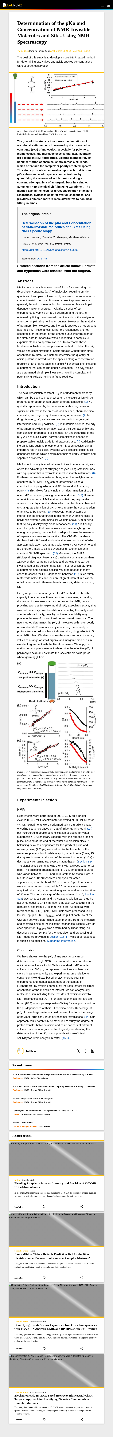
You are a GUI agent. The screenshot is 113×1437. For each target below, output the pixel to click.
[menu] (102, 5)
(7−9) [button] (79, 495)
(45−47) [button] (67, 1038)
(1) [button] (86, 401)
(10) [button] (49, 511)
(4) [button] (78, 441)
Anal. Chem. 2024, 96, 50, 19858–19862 (70, 51)
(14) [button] (89, 828)
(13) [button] (76, 573)
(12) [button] (55, 553)
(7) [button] (27, 490)
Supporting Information (61, 940)
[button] (78, 1051)
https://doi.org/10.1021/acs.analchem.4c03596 (50, 249)
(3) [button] (57, 423)
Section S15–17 (59, 936)
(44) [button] (86, 1016)
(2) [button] (84, 415)
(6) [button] (94, 473)
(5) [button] (46, 458)
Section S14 (85, 861)
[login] (108, 5)
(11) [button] (74, 524)
